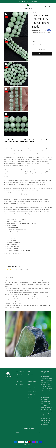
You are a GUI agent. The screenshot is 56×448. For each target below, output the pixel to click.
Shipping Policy (32, 387)
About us (30, 374)
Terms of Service (32, 391)
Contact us (30, 378)
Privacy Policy (31, 397)
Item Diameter (35, 35)
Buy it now (42, 53)
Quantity (33, 41)
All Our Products (20, 387)
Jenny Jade (29, 444)
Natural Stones (19, 384)
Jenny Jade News (32, 381)
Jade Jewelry (19, 374)
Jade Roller (18, 378)
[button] (3, 6)
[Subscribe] (39, 432)
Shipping (39, 32)
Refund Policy (31, 394)
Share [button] (34, 59)
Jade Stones (19, 381)
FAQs (29, 384)
